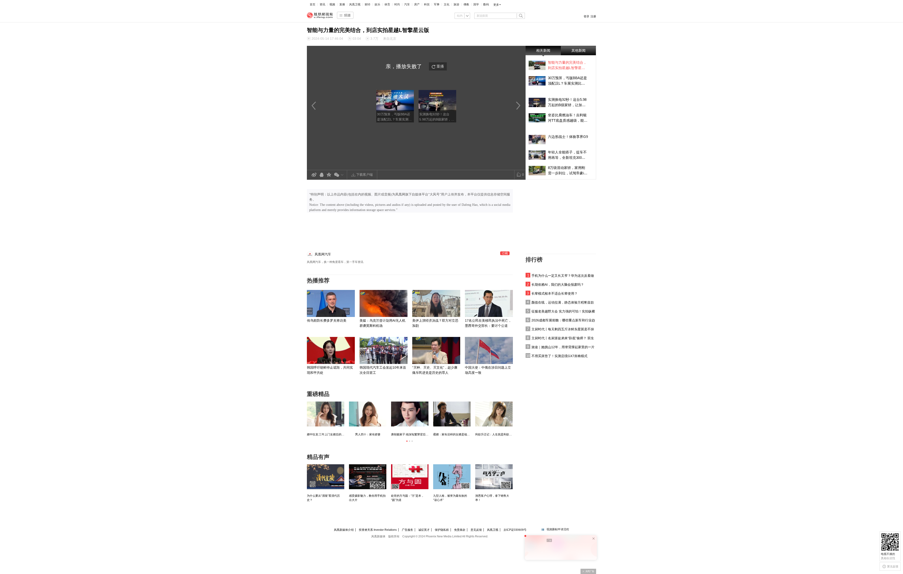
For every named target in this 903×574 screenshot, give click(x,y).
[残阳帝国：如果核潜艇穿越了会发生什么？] (367, 414)
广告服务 (407, 529)
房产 (417, 4)
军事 (437, 4)
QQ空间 (329, 175)
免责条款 (459, 529)
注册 (593, 16)
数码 (486, 4)
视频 (332, 4)
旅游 (456, 4)
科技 (427, 4)
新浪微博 (313, 175)
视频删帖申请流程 (558, 529)
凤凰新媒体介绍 (344, 529)
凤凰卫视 (354, 4)
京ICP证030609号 (515, 529)
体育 (387, 4)
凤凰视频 (320, 15)
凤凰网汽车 (323, 254)
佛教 (466, 4)
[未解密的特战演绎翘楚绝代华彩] (409, 414)
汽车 (407, 4)
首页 (312, 4)
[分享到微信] (340, 174)
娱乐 (377, 4)
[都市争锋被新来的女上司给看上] (494, 414)
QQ (321, 175)
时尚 (397, 4)
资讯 (322, 4)
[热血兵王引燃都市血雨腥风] (452, 414)
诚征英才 (424, 529)
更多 (496, 4)
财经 (367, 4)
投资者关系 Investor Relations (378, 529)
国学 (476, 4)
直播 (342, 4)
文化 (446, 4)
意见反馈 (476, 529)
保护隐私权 (442, 529)
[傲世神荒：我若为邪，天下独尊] (325, 414)
